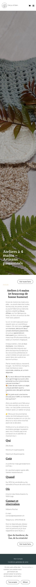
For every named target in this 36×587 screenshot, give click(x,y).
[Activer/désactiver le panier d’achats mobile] (30, 6)
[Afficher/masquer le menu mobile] (34, 6)
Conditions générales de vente (18, 562)
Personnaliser (27, 567)
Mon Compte (18, 559)
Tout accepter (12, 582)
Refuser (25, 582)
